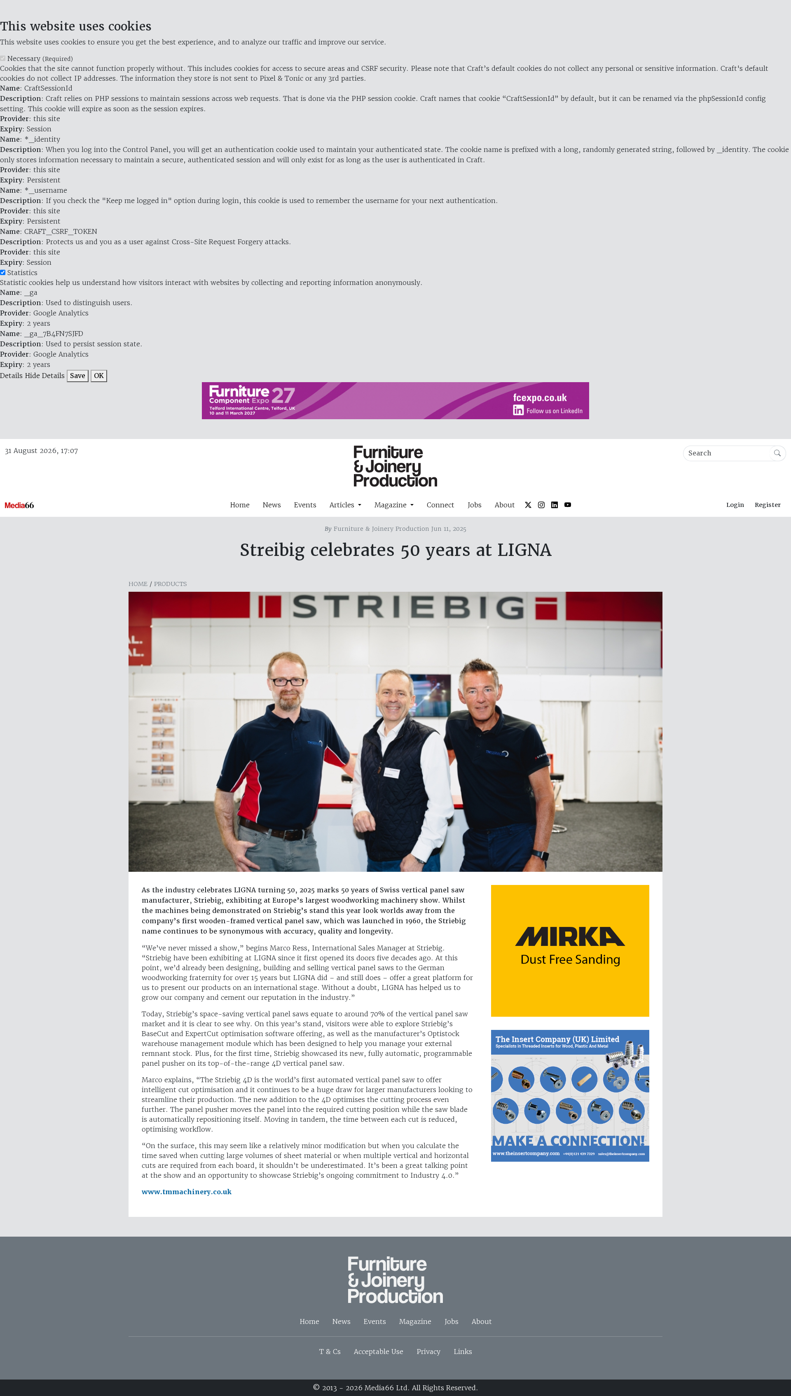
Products (170, 584)
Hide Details (45, 375)
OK (99, 375)
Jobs (475, 505)
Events (305, 505)
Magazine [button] (391, 505)
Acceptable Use (378, 1351)
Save (77, 375)
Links (463, 1351)
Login (735, 505)
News (272, 505)
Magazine (415, 1321)
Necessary (40, 58)
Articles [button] (343, 505)
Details (11, 375)
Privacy (428, 1351)
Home (240, 505)
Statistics (22, 272)
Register (768, 505)
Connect (440, 505)
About (505, 505)
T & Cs (330, 1351)
